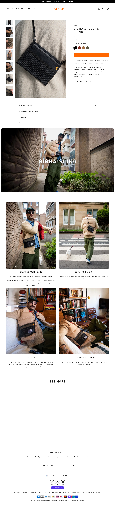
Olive (87, 48)
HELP (31, 9)
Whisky (83, 48)
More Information (25, 105)
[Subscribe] (73, 465)
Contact (25, 492)
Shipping (76, 39)
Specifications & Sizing (29, 111)
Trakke (76, 25)
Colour (80, 43)
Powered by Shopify (78, 500)
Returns (22, 123)
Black (75, 48)
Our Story (17, 492)
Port (79, 48)
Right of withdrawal (93, 492)
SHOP (9, 9)
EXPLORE (20, 9)
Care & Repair (64, 492)
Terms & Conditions (78, 492)
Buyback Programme (51, 492)
